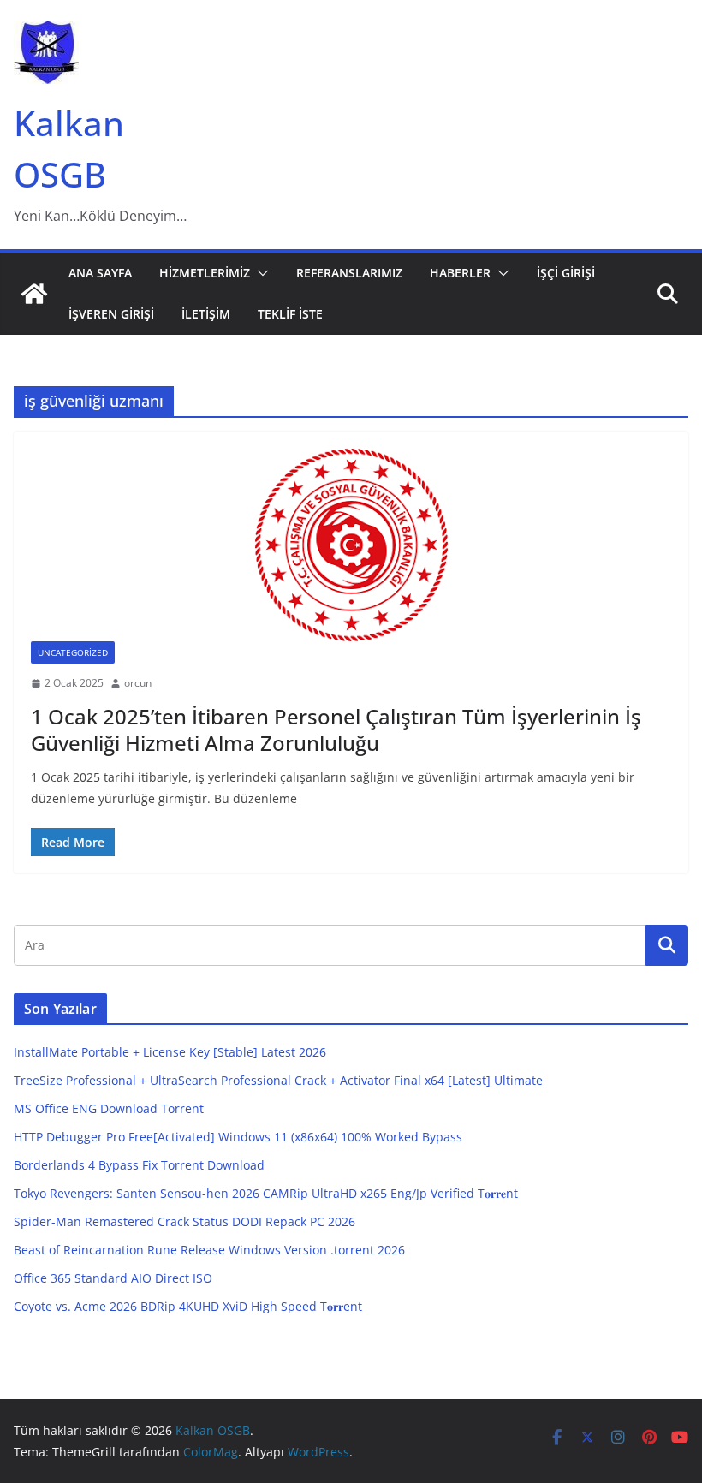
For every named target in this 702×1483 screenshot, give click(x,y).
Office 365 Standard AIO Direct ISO (113, 1278)
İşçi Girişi (566, 273)
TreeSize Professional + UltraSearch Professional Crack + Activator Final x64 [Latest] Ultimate (278, 1080)
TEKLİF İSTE (290, 314)
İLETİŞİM (205, 314)
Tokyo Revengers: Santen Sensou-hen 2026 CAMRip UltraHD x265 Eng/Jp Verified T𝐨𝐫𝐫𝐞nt (266, 1193)
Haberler (460, 273)
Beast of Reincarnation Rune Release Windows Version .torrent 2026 (209, 1250)
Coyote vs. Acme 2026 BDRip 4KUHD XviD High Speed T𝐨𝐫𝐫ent (188, 1306)
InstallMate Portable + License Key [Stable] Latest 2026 (170, 1052)
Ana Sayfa (100, 273)
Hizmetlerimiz (204, 273)
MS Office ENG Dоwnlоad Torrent (109, 1108)
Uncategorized (73, 652)
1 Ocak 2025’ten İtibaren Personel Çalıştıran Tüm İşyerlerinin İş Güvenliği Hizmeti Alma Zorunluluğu (336, 729)
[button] (259, 273)
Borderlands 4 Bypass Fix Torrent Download (139, 1165)
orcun (138, 683)
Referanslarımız (349, 273)
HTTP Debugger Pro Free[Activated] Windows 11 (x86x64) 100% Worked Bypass (238, 1137)
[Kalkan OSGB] (34, 293)
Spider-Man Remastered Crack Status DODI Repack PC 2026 (184, 1221)
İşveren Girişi (111, 314)
